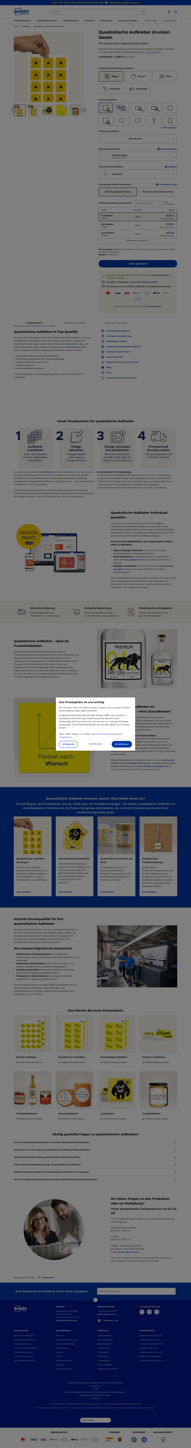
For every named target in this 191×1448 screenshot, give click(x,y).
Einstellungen (95, 744)
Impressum (65, 737)
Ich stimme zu (122, 744)
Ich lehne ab (68, 744)
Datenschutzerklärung (103, 734)
